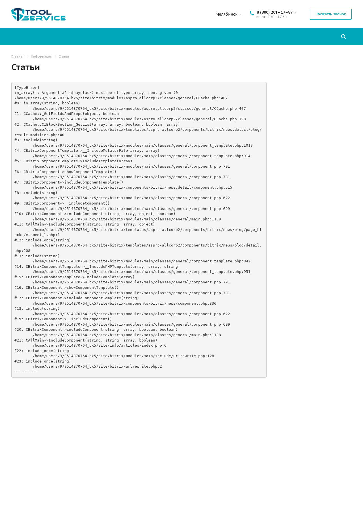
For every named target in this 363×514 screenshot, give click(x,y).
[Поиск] (343, 36)
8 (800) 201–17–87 (275, 12)
